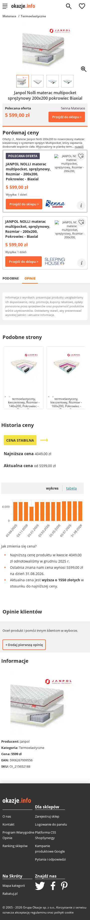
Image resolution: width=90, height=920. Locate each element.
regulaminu (38, 912)
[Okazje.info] (25, 6)
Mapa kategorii (13, 885)
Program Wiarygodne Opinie (18, 835)
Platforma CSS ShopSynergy (45, 835)
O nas (6, 816)
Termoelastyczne (33, 16)
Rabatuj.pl (10, 893)
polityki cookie (64, 912)
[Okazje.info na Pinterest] (64, 886)
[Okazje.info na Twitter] (40, 886)
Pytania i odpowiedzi (50, 859)
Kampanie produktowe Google (50, 849)
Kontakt (8, 824)
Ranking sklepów (15, 846)
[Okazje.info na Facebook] (53, 886)
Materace (9, 16)
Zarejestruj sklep (47, 816)
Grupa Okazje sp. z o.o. (39, 907)
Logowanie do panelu (51, 824)
